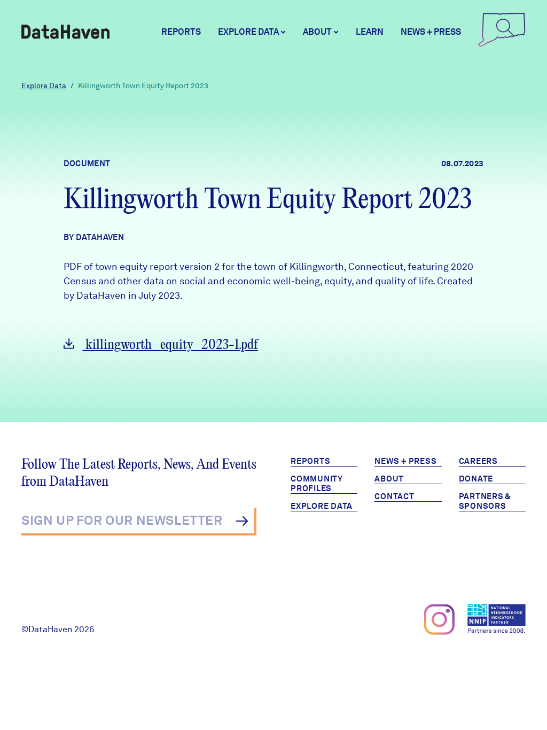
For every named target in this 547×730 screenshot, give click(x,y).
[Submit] (242, 521)
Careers (478, 461)
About (389, 479)
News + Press (431, 32)
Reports (181, 32)
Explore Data (43, 85)
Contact (394, 496)
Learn (370, 32)
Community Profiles (317, 483)
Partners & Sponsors (485, 501)
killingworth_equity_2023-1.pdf (170, 345)
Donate (476, 479)
